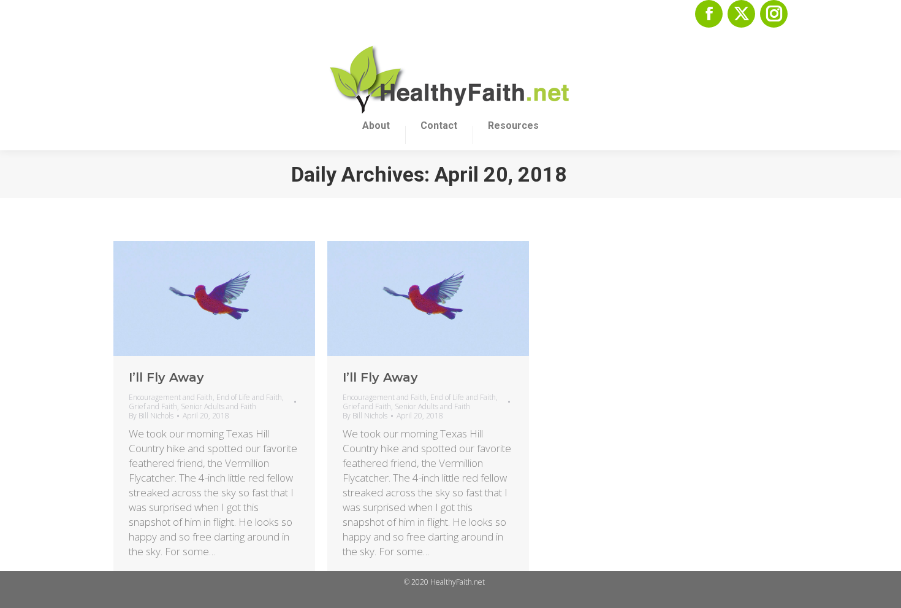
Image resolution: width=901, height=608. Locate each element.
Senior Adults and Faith (218, 406)
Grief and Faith (153, 406)
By (151, 415)
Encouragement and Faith (171, 397)
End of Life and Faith (249, 397)
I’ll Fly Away (166, 377)
